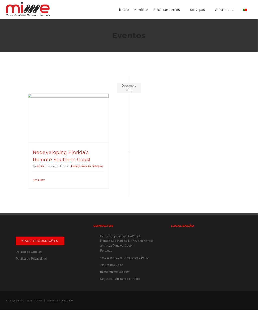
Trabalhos (97, 166)
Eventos (75, 166)
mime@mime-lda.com (115, 271)
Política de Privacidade (31, 259)
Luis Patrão (67, 300)
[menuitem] (124, 9)
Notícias (86, 166)
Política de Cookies (29, 252)
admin (40, 166)
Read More (39, 180)
